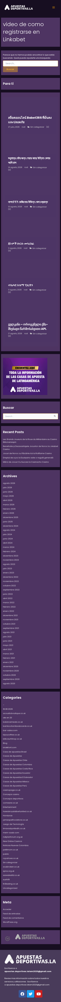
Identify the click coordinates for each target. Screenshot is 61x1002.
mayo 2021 (8, 645)
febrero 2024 (9, 551)
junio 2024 (8, 538)
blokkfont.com (9, 747)
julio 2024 (7, 534)
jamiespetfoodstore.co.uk (15, 820)
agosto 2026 (9, 483)
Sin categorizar (37, 127)
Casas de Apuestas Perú (15, 785)
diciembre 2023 (10, 555)
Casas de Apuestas (12, 756)
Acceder (7, 909)
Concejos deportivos (13, 798)
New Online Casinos (12, 841)
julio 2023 (7, 568)
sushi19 (6, 879)
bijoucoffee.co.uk (11, 734)
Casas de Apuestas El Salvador (18, 777)
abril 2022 (7, 598)
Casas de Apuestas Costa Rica (18, 768)
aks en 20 (7, 717)
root (23, 127)
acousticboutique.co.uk (14, 713)
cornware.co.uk (10, 803)
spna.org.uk (8, 871)
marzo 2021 (8, 653)
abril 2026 (7, 500)
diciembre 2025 (10, 517)
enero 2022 (8, 611)
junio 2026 (8, 492)
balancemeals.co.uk (13, 722)
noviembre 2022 (11, 581)
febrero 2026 (9, 509)
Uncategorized (10, 888)
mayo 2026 (8, 496)
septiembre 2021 (11, 628)
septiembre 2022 (11, 589)
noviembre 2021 (10, 619)
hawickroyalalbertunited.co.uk (17, 811)
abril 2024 (7, 543)
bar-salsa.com (10, 730)
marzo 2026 (8, 504)
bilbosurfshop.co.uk (12, 739)
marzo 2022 (8, 602)
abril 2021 (7, 649)
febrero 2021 (9, 658)
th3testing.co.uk (10, 884)
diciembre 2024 (10, 526)
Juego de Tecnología (13, 824)
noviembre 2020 (11, 670)
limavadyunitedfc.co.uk (14, 828)
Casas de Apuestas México (16, 781)
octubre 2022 (9, 585)
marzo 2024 (8, 547)
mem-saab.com (11, 832)
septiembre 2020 (11, 679)
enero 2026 (8, 513)
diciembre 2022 (10, 577)
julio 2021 (7, 636)
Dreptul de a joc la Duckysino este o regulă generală (28, 457)
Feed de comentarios (13, 918)
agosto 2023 (9, 564)
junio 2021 (7, 641)
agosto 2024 (9, 530)
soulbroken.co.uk (11, 866)
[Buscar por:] (30, 63)
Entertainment (9, 807)
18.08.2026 (8, 709)
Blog (5, 743)
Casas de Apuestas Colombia (17, 764)
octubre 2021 (9, 624)
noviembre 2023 (11, 560)
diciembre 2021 (10, 615)
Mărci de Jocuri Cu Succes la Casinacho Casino (26, 462)
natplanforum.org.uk (13, 837)
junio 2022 (8, 594)
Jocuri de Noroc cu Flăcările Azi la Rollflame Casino (27, 453)
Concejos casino (11, 794)
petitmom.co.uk (10, 849)
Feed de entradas (11, 913)
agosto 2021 (9, 632)
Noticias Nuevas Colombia (15, 845)
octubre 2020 (9, 675)
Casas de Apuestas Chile (15, 760)
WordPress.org (10, 922)
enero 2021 (8, 662)
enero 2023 (8, 572)
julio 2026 (7, 487)
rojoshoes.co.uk (10, 858)
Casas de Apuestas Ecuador (16, 773)
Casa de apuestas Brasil (15, 751)
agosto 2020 (9, 683)
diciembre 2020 (10, 666)
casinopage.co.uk (11, 790)
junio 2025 (8, 521)
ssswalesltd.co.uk (11, 875)
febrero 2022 (9, 607)
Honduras (7, 815)
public (6, 854)
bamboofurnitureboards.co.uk (17, 726)
